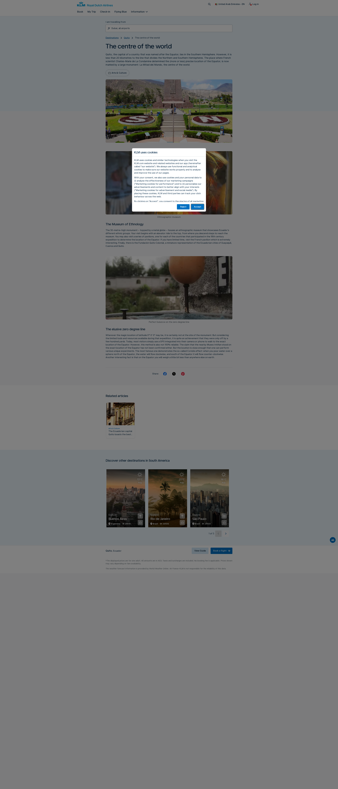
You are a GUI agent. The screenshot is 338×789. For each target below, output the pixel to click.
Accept (197, 206)
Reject (183, 206)
